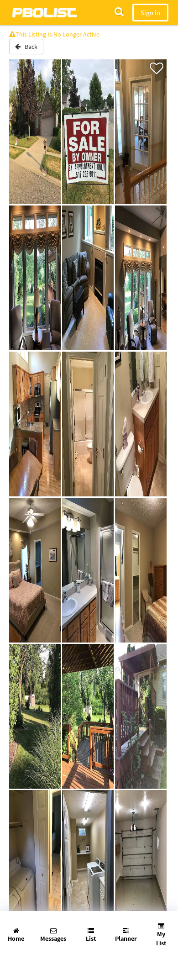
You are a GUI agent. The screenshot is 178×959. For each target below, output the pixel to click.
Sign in (150, 12)
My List (161, 938)
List (91, 938)
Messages (53, 938)
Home (16, 938)
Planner (126, 938)
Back (29, 46)
